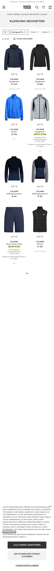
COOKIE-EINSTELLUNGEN (27, 566)
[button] (27, 273)
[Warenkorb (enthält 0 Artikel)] (50, 7)
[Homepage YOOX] (27, 7)
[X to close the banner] (51, 506)
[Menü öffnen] (4, 7)
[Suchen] (37, 7)
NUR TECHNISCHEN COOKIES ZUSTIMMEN (27, 555)
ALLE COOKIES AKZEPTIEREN (27, 545)
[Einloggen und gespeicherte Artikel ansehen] (43, 7)
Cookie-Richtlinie (9, 532)
